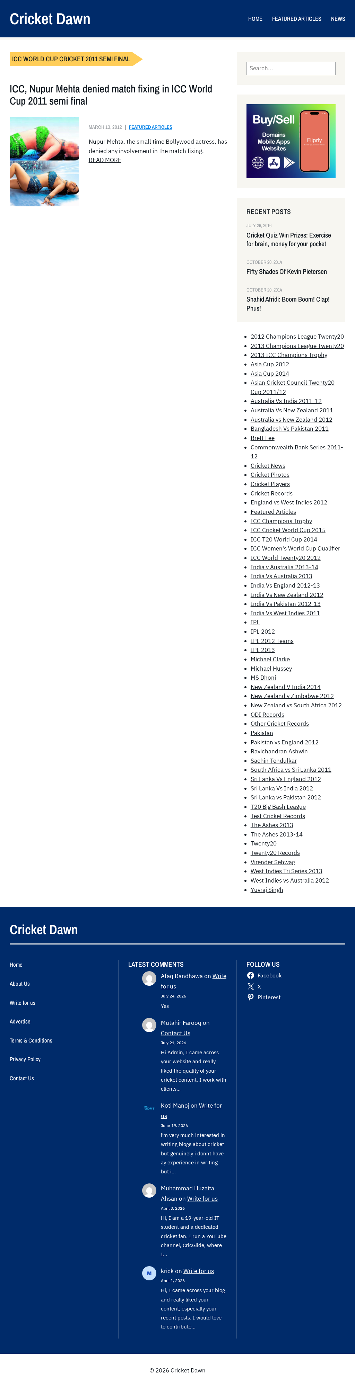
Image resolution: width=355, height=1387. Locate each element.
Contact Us (175, 1033)
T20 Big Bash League (278, 807)
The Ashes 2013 (272, 825)
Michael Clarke (270, 659)
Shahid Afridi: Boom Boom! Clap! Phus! (288, 303)
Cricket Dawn (50, 18)
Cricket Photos (270, 474)
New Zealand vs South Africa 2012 (296, 705)
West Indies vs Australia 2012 (290, 880)
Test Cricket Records (278, 816)
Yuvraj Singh (267, 890)
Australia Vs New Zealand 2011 (292, 410)
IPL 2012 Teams (272, 641)
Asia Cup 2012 (270, 364)
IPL (255, 622)
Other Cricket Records (280, 723)
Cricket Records (272, 493)
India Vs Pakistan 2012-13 (286, 604)
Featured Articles (150, 127)
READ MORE (105, 160)
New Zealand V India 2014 (286, 687)
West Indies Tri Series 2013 (286, 871)
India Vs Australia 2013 (281, 576)
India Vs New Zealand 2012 (287, 595)
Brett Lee (263, 438)
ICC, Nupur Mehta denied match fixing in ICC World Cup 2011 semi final (111, 95)
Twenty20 (264, 843)
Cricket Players (270, 484)
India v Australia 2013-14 (284, 567)
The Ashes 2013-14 (277, 834)
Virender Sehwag (273, 862)
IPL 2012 (263, 631)
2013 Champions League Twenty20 (297, 346)
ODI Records (267, 714)
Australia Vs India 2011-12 (286, 401)
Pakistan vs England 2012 (285, 742)
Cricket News (268, 465)
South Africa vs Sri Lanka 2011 (291, 769)
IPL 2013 (263, 650)
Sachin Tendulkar (274, 760)
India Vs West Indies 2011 (285, 613)
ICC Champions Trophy (281, 521)
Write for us (202, 1198)
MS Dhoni (263, 677)
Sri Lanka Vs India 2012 (282, 788)
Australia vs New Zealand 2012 (291, 419)
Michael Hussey (271, 668)
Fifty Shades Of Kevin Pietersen (286, 271)
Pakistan (262, 733)
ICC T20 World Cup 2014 (284, 539)
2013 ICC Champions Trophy (289, 355)
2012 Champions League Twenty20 (297, 336)
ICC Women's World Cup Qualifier (295, 548)
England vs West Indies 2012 (289, 502)
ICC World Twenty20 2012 (286, 558)
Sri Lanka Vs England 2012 (286, 779)
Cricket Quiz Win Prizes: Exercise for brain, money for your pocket (288, 239)
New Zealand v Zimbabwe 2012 (292, 696)
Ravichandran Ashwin (279, 751)
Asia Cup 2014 (270, 373)
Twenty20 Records (275, 853)
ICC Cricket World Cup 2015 (288, 530)
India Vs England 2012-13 (285, 585)
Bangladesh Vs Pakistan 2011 (290, 428)
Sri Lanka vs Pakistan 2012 (286, 797)
